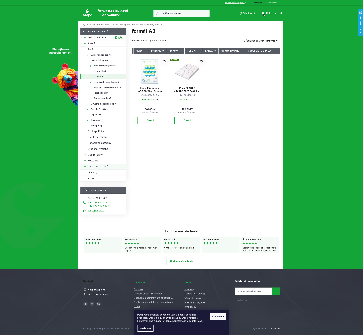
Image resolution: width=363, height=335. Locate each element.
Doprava (138, 289)
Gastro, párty (95, 154)
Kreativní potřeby (97, 137)
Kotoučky (93, 160)
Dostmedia (275, 328)
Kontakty (189, 289)
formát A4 (101, 71)
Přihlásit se (276, 291)
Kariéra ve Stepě (193, 293)
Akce (91, 178)
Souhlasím (218, 316)
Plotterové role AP (102, 98)
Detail (150, 120)
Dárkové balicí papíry (101, 54)
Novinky (92, 172)
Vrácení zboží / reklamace (148, 293)
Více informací (195, 320)
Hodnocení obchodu (181, 261)
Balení (91, 43)
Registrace (272, 2)
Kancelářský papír (99, 60)
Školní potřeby (96, 131)
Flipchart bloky (101, 92)
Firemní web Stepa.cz (234, 2)
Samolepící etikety (99, 109)
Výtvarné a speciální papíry (103, 103)
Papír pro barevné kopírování (107, 87)
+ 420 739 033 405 (98, 205)
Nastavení (145, 328)
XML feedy (190, 306)
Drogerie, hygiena (98, 149)
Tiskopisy (95, 120)
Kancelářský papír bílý (104, 65)
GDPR (137, 306)
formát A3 (102, 76)
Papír (91, 49)
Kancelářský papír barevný (106, 82)
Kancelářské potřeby (99, 143)
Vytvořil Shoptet (260, 328)
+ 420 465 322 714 (97, 202)
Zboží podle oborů (98, 166)
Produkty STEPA (97, 37)
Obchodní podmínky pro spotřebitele (154, 297)
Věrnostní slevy (192, 298)
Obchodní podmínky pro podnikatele (153, 302)
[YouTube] (98, 304)
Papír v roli (96, 114)
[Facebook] (85, 304)
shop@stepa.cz (96, 210)
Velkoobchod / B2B (194, 302)
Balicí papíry (96, 125)
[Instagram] (92, 304)
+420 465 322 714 (98, 294)
